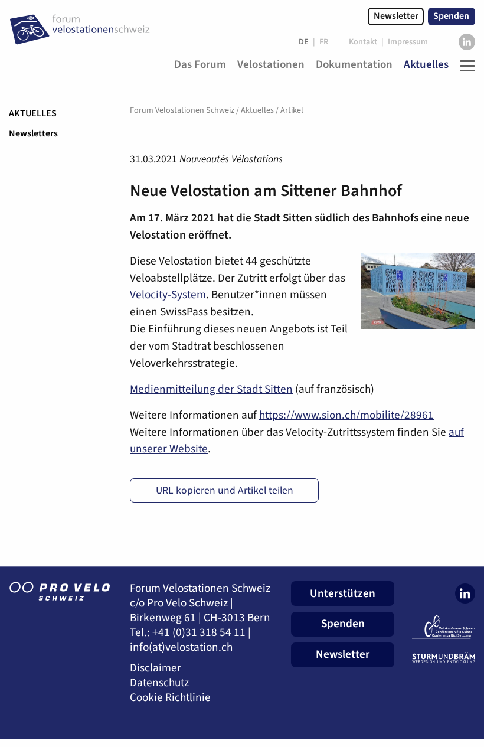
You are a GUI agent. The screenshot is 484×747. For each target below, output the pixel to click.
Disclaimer (155, 668)
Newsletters (33, 133)
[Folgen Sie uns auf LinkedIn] (467, 42)
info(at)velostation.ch (181, 647)
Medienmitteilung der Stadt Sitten (211, 389)
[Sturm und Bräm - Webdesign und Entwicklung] (443, 657)
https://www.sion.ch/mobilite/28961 (346, 415)
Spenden (451, 15)
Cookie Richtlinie (170, 697)
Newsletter (396, 15)
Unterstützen (342, 593)
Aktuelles (33, 113)
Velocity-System (168, 294)
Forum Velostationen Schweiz (182, 110)
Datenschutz (159, 683)
